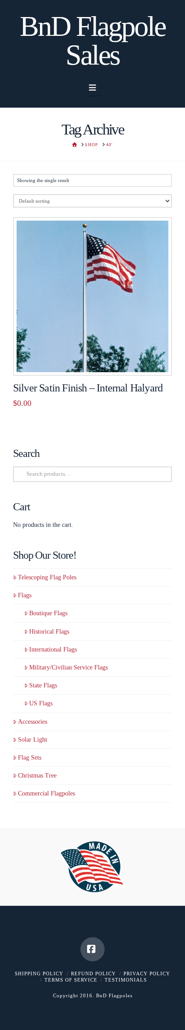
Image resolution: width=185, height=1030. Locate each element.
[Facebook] (92, 949)
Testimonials (126, 979)
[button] (92, 88)
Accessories (32, 721)
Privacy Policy (146, 973)
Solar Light (32, 739)
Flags (24, 595)
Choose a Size (95, 359)
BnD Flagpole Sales (93, 41)
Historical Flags (49, 631)
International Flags (53, 649)
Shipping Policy (39, 973)
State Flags (43, 685)
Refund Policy (93, 973)
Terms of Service (70, 979)
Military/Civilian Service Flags (68, 667)
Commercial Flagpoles (46, 793)
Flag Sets (29, 757)
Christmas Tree (37, 775)
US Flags (41, 703)
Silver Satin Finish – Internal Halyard (88, 388)
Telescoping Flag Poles (47, 577)
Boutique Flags (48, 613)
